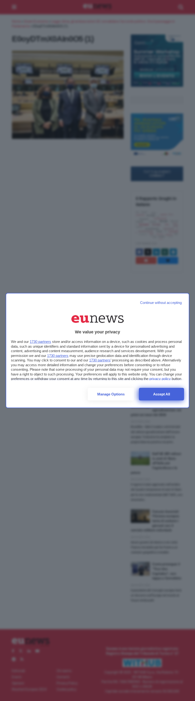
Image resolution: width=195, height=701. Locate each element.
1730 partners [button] (40, 342)
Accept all (161, 394)
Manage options (111, 394)
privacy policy (160, 379)
